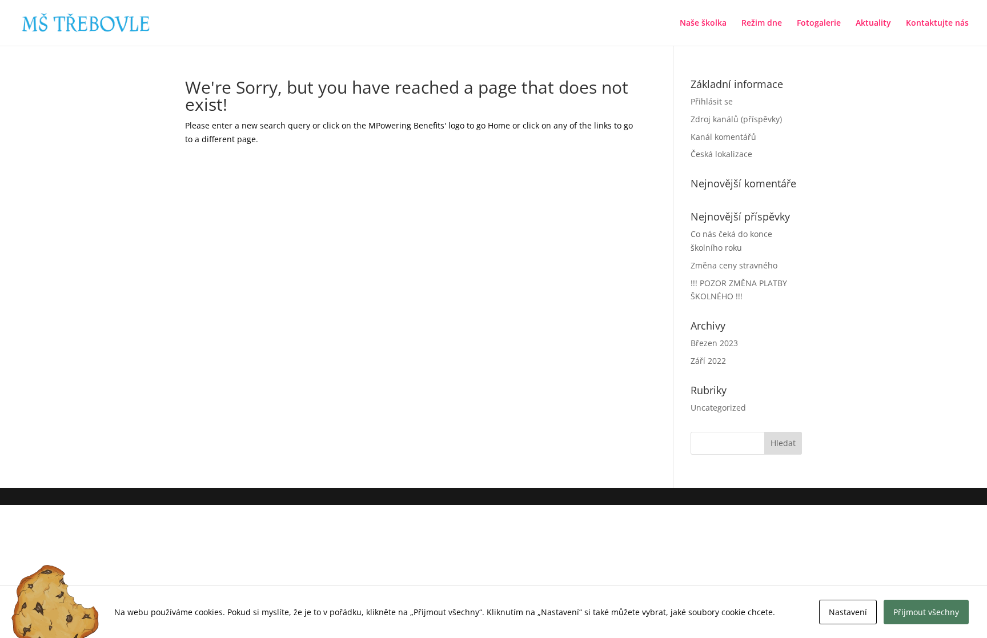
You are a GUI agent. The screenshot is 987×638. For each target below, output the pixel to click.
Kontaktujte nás (937, 23)
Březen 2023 (714, 343)
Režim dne (761, 23)
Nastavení (848, 612)
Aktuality (873, 23)
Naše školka (703, 23)
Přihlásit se (712, 101)
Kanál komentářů (723, 136)
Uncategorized (718, 407)
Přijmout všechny (926, 612)
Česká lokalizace (721, 154)
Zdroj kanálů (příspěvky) (736, 119)
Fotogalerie (819, 23)
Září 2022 (708, 360)
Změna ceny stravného (734, 265)
